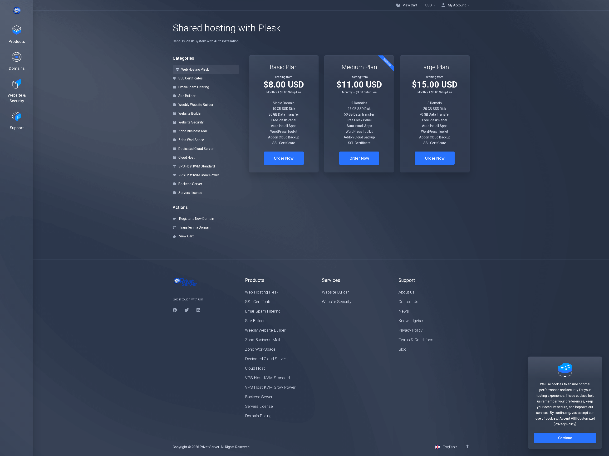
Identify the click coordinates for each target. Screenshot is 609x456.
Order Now (284, 158)
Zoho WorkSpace (191, 140)
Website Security (191, 122)
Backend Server (190, 184)
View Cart (186, 236)
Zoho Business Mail (192, 131)
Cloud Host (186, 157)
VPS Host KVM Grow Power (198, 175)
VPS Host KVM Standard (196, 166)
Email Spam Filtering (193, 87)
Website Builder (190, 113)
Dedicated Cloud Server (196, 149)
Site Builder (187, 96)
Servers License (190, 193)
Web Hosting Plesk (195, 69)
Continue (565, 438)
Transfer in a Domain (194, 227)
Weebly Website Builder (195, 105)
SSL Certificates (190, 78)
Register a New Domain (196, 219)
